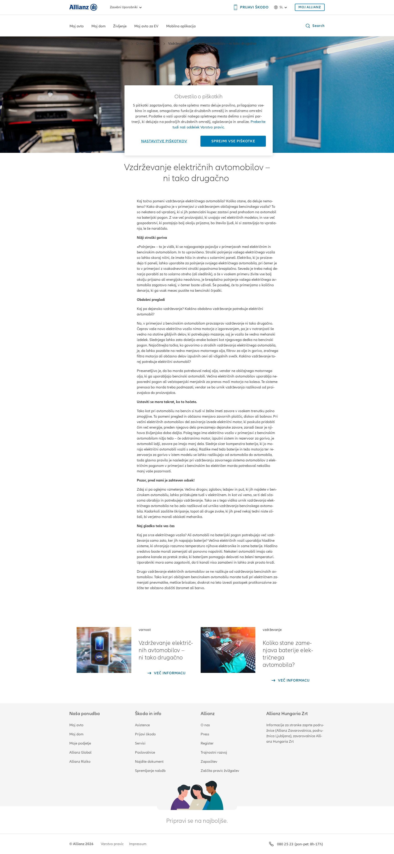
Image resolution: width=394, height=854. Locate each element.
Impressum (137, 844)
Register (207, 743)
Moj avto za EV (146, 26)
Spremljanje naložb (150, 770)
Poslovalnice (145, 752)
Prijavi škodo (145, 734)
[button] (315, 26)
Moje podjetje (80, 743)
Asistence (142, 725)
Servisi (140, 743)
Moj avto (77, 26)
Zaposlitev (209, 761)
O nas (205, 725)
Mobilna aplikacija (181, 26)
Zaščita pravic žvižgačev (220, 770)
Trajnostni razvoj (214, 752)
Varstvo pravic (112, 844)
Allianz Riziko (80, 761)
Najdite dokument (149, 761)
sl (281, 7)
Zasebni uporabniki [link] (124, 7)
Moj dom (98, 26)
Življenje (120, 26)
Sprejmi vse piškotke (233, 141)
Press (205, 734)
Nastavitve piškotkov (164, 141)
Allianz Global (80, 752)
